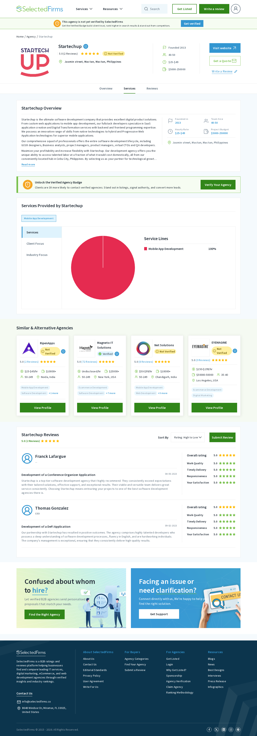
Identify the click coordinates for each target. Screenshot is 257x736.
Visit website (222, 48)
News (211, 664)
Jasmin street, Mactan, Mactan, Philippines (93, 61)
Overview (105, 88)
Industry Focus (37, 255)
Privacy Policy (92, 675)
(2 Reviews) (31, 361)
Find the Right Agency (44, 614)
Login (169, 664)
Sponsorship (174, 675)
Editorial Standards (95, 670)
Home (20, 36)
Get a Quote (222, 61)
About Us (88, 659)
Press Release (217, 681)
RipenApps (47, 343)
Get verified (192, 23)
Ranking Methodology (179, 692)
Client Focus (35, 243)
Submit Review (222, 437)
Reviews (152, 88)
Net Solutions (164, 345)
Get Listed (184, 9)
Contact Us (90, 664)
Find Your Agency (135, 664)
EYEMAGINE (219, 342)
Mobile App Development (39, 218)
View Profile (42, 408)
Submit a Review (135, 670)
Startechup (46, 36)
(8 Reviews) (146, 361)
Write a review (214, 9)
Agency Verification (178, 681)
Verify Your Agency (218, 185)
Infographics (216, 687)
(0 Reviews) (203, 360)
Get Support (159, 614)
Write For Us (90, 687)
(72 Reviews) (89, 361)
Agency (31, 36)
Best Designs (216, 670)
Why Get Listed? (176, 670)
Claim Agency (174, 687)
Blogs (211, 659)
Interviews (214, 675)
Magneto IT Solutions (105, 345)
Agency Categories (137, 659)
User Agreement (93, 681)
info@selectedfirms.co (36, 701)
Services (129, 88)
